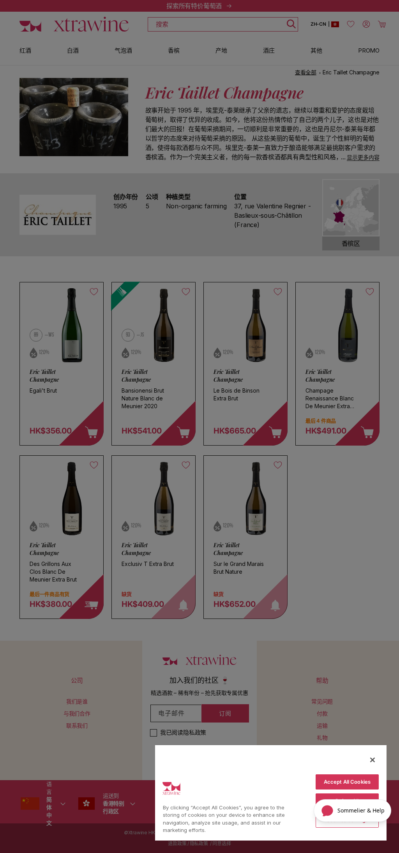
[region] (271, 792)
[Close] (372, 759)
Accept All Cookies (347, 782)
